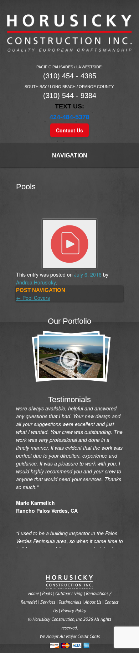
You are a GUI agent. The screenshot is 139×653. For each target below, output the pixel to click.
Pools (47, 593)
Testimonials (69, 602)
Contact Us (69, 130)
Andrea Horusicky (36, 282)
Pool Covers (33, 297)
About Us (92, 602)
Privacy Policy (73, 611)
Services (47, 602)
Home (33, 593)
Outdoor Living (69, 593)
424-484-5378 (69, 117)
